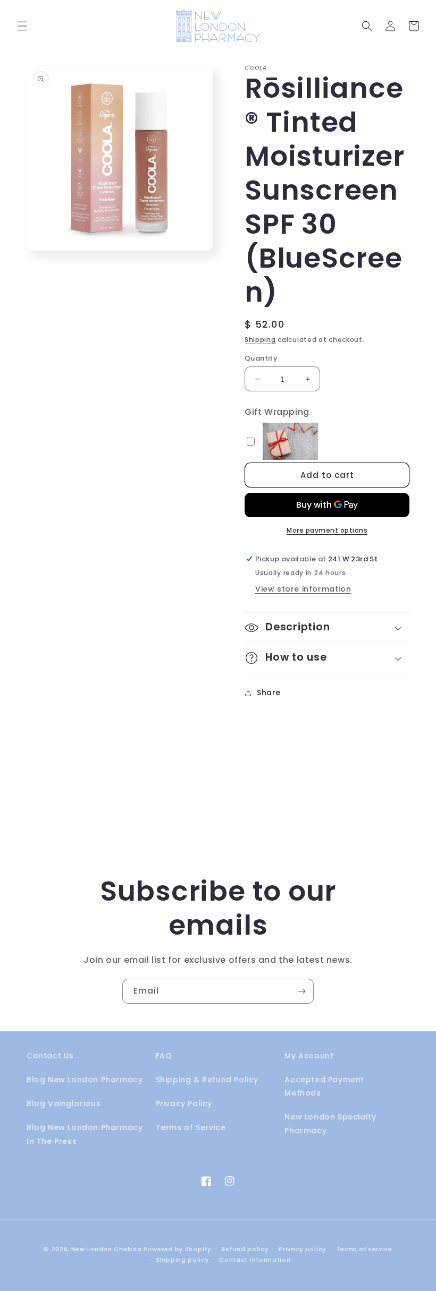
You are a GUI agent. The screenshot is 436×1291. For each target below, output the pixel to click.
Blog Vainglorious (63, 1103)
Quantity (261, 358)
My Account (308, 1055)
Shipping (260, 339)
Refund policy (244, 1249)
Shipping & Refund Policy (207, 1079)
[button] (22, 26)
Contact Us (50, 1055)
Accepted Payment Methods (324, 1086)
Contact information (254, 1259)
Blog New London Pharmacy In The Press (84, 1134)
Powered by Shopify (177, 1249)
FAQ (164, 1055)
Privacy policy (302, 1249)
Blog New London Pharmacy (84, 1079)
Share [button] (269, 692)
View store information (303, 589)
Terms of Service (191, 1127)
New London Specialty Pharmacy (330, 1123)
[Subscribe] (301, 991)
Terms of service (364, 1249)
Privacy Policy (184, 1103)
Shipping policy (182, 1259)
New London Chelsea (106, 1249)
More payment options (327, 530)
